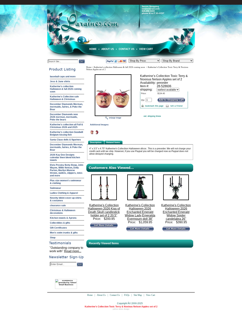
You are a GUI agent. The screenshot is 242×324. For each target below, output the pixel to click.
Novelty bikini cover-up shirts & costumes (65, 199)
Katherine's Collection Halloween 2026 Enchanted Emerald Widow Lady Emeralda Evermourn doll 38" (140, 212)
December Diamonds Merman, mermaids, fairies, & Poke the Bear (66, 107)
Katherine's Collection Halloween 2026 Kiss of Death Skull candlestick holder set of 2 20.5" (104, 210)
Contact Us (126, 49)
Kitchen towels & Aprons (63, 218)
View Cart (146, 49)
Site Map (138, 295)
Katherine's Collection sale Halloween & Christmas (64, 98)
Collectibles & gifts (60, 223)
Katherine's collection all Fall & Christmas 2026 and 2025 (66, 126)
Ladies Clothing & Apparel (64, 193)
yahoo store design (121, 309)
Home (93, 49)
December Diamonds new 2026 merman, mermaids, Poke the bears (64, 117)
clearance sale (58, 205)
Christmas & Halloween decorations (62, 211)
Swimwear (55, 188)
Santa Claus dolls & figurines (65, 139)
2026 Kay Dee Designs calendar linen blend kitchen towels (65, 157)
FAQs (127, 295)
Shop (52, 237)
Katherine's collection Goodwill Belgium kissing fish (66, 133)
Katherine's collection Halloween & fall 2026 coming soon (65, 89)
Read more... (72, 251)
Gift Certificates (58, 227)
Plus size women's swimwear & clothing (65, 181)
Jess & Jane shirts (60, 81)
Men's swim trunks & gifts (64, 232)
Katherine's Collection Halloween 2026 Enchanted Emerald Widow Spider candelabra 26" (176, 212)
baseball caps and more (63, 76)
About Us (107, 49)
